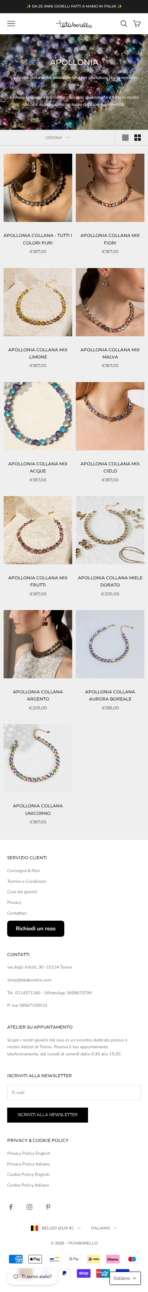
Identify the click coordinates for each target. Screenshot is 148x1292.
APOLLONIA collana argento (38, 695)
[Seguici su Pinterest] (48, 1207)
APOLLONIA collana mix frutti (38, 581)
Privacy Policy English (28, 1153)
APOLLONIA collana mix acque (38, 467)
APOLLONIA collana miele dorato (110, 581)
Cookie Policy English (28, 1174)
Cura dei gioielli (22, 892)
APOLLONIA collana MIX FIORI (110, 239)
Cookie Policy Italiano (28, 1185)
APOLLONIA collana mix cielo (110, 467)
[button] (125, 1278)
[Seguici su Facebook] (10, 1207)
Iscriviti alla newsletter (48, 1115)
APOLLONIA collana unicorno (38, 809)
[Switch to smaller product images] (137, 137)
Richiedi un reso (36, 928)
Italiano (100, 1228)
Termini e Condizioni (26, 881)
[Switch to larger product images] (125, 137)
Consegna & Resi (23, 870)
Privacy (14, 902)
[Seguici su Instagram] (29, 1207)
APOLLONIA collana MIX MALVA (110, 353)
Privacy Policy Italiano (28, 1164)
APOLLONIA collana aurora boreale (110, 695)
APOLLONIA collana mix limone (38, 353)
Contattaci (17, 913)
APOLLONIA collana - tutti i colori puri (38, 239)
